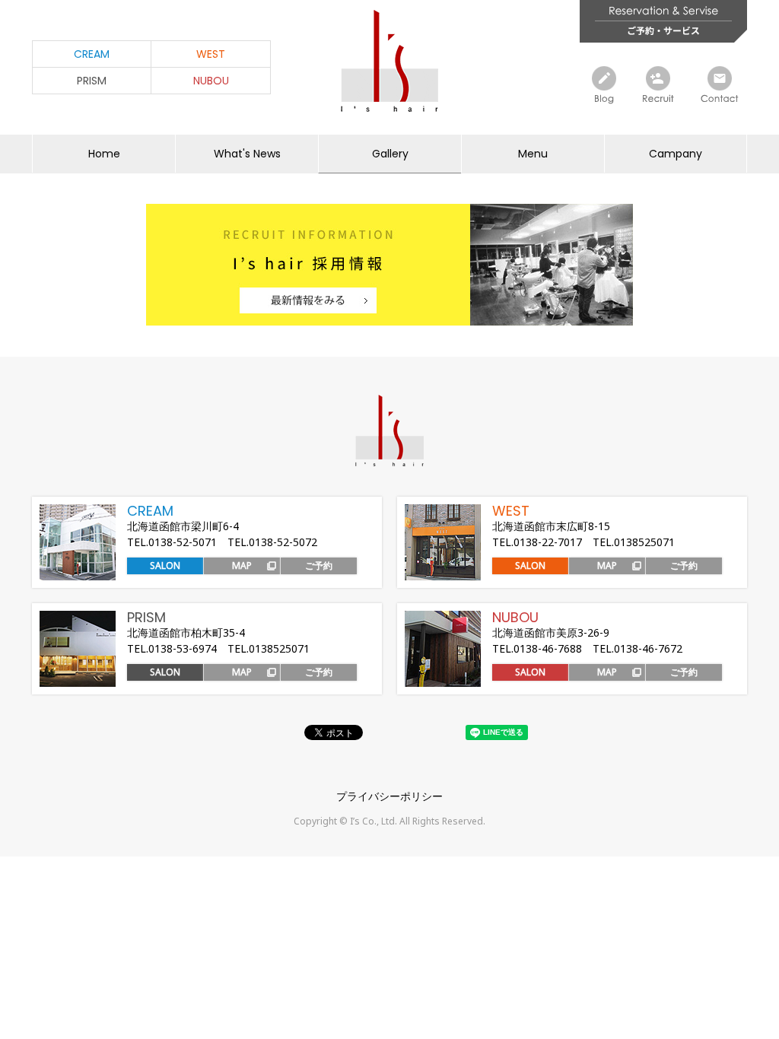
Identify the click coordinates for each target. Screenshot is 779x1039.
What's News (247, 153)
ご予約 (318, 565)
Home (104, 153)
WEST (210, 54)
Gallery (390, 153)
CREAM (92, 54)
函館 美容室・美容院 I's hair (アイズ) (389, 61)
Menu (533, 153)
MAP (242, 565)
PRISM (92, 80)
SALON (165, 565)
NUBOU (211, 80)
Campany (675, 153)
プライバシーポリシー (389, 796)
